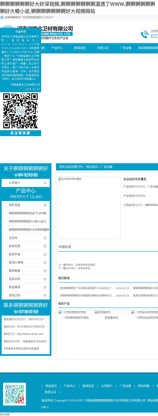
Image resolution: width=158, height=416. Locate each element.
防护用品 (14, 205)
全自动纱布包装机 (85, 264)
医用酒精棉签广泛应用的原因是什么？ (30, 17)
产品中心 (57, 47)
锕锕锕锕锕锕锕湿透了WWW (27, 213)
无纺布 (13, 237)
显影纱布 (14, 278)
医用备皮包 (111, 317)
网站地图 (144, 385)
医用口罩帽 (16, 262)
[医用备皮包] (112, 312)
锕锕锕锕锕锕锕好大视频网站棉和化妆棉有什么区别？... (94, 295)
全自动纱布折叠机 (134, 179)
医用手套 (14, 254)
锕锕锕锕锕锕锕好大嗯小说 (26, 221)
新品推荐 (14, 287)
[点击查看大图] (69, 179)
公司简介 (14, 182)
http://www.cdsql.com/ (30, 334)
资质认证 (103, 47)
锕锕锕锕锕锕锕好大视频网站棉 (29, 229)
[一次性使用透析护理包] (75, 312)
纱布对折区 (84, 268)
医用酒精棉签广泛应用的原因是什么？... (94, 288)
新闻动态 (80, 47)
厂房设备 (125, 47)
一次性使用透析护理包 (75, 317)
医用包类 (14, 246)
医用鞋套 (14, 270)
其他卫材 (14, 295)
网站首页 (92, 166)
